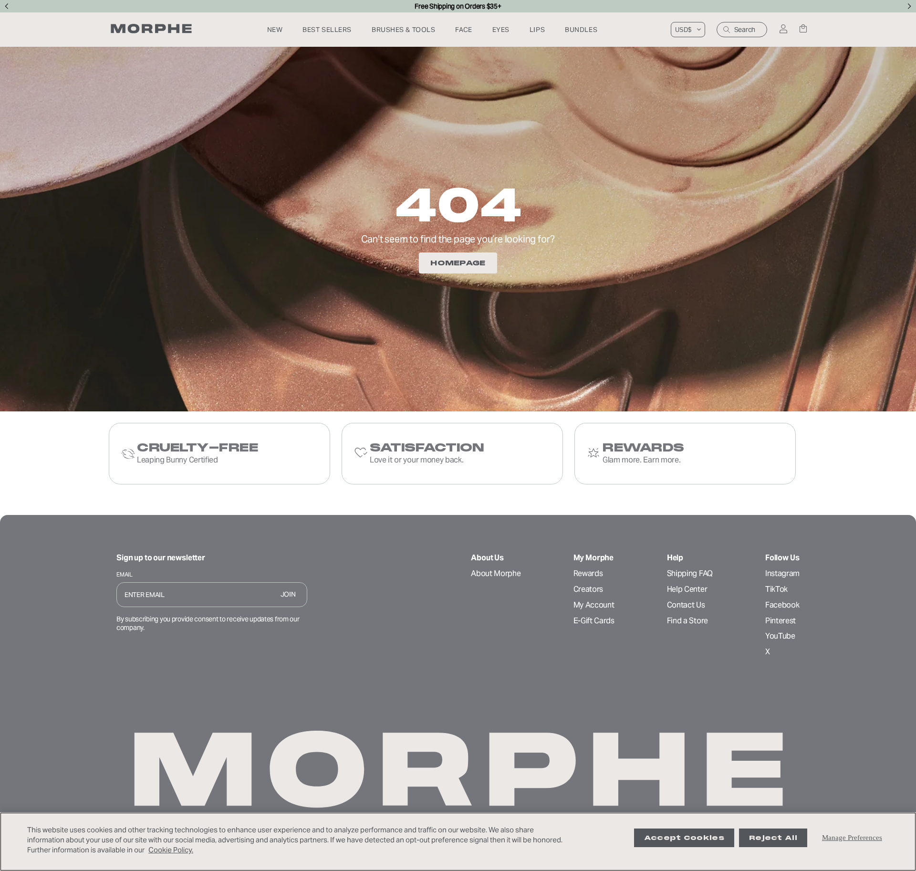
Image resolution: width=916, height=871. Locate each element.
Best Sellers (327, 29)
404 (458, 205)
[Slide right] (909, 6)
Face (463, 29)
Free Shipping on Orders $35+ (458, 6)
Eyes (501, 29)
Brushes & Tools (403, 29)
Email (124, 574)
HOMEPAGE (457, 263)
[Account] (783, 29)
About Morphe (495, 573)
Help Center (687, 589)
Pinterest (780, 621)
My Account (593, 605)
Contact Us (686, 605)
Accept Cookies (684, 838)
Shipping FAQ (690, 573)
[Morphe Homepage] (151, 29)
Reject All (773, 838)
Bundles (581, 29)
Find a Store (687, 621)
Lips (537, 29)
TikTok (776, 589)
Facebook (782, 605)
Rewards (588, 573)
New (275, 29)
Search (744, 29)
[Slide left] (6, 6)
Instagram (782, 573)
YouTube (780, 636)
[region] (458, 841)
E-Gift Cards (593, 621)
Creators (588, 589)
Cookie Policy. (170, 849)
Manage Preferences (852, 837)
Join (288, 594)
